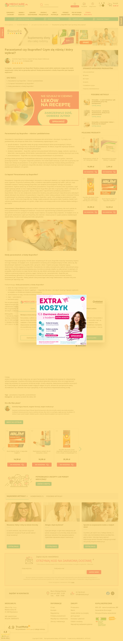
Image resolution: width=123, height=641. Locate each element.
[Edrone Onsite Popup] (61, 320)
